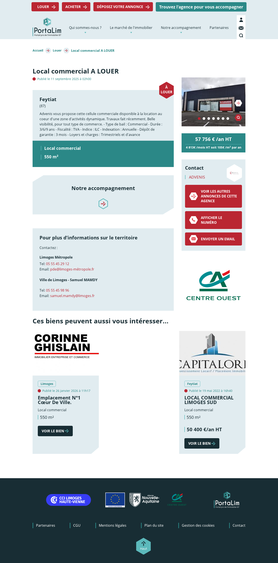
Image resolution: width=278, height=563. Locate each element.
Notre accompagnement (181, 27)
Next (238, 103)
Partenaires (219, 27)
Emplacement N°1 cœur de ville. (59, 400)
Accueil (38, 50)
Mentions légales (112, 525)
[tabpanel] (213, 101)
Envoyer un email (218, 239)
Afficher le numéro (211, 220)
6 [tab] (223, 119)
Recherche (241, 34)
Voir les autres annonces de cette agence (219, 196)
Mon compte (241, 20)
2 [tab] (204, 119)
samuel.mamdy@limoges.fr (72, 295)
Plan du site (154, 525)
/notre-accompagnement (103, 200)
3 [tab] (209, 119)
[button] (213, 101)
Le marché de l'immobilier (131, 27)
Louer (43, 6)
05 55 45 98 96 (57, 290)
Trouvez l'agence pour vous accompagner (201, 7)
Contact (241, 27)
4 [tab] (213, 119)
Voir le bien (53, 431)
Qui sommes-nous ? (85, 27)
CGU (77, 525)
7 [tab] (228, 119)
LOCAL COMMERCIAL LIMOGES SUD (208, 400)
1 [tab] (199, 119)
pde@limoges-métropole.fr (72, 269)
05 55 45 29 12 (57, 263)
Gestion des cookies (198, 525)
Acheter (73, 6)
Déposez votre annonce (120, 6)
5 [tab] (218, 119)
